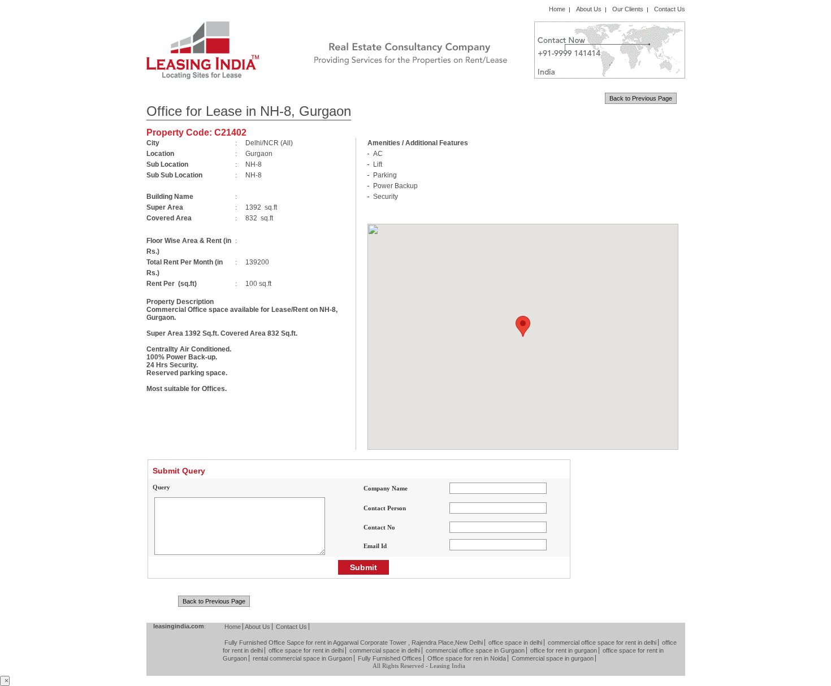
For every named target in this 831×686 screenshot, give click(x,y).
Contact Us (669, 9)
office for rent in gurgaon (563, 650)
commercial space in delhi (384, 650)
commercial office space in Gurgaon (475, 650)
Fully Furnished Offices (390, 658)
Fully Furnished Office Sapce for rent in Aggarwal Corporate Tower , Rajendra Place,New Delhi (353, 642)
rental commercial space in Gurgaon (302, 658)
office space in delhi (515, 642)
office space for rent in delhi (306, 650)
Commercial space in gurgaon (553, 658)
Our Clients (627, 9)
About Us (588, 9)
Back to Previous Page (640, 98)
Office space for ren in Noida (466, 658)
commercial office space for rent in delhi (602, 642)
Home (557, 9)
